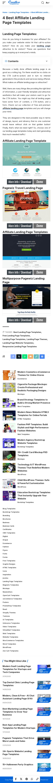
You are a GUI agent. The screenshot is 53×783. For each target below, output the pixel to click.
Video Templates (9, 627)
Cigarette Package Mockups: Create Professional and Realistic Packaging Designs (32, 387)
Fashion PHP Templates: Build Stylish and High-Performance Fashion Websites (32, 427)
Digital (5, 536)
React (5, 609)
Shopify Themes (9, 613)
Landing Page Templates (19, 12)
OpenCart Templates (11, 595)
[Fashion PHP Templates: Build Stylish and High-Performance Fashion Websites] (9, 428)
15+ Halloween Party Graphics (18, 764)
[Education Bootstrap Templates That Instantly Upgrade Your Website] (9, 496)
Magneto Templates (11, 585)
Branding (6, 515)
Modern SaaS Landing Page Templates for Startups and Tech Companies (17, 669)
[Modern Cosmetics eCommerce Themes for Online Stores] (9, 375)
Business (6, 522)
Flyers (5, 550)
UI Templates (8, 620)
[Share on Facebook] (15, 779)
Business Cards (8, 526)
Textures (6, 616)
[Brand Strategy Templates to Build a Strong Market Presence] (9, 403)
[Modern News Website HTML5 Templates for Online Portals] (9, 415)
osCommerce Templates (12, 599)
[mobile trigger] (5, 2)
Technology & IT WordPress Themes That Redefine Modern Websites (33, 467)
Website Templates (10, 637)
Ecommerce (22, 379)
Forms (5, 557)
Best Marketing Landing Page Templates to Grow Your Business (18, 711)
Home (5, 12)
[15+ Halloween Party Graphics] (44, 767)
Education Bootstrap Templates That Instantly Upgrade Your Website (33, 495)
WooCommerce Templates (13, 640)
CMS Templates (9, 533)
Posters (6, 602)
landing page (43, 46)
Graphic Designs (9, 564)
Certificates (7, 529)
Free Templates (9, 561)
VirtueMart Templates (11, 630)
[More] (47, 356)
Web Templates (23, 434)
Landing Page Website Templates (18, 343)
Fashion (6, 547)
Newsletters (7, 592)
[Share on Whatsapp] (32, 779)
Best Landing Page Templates (27, 332)
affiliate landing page (13, 108)
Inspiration (7, 575)
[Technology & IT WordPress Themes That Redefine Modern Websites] (9, 468)
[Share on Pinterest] (26, 779)
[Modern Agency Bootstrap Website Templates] (9, 443)
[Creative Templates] (14, 2)
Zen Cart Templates (10, 651)
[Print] (42, 356)
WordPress (21, 474)
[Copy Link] (37, 779)
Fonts (5, 554)
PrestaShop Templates (12, 606)
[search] (43, 3)
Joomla (5, 578)
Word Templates (23, 406)
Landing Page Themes (37, 339)
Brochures (7, 519)
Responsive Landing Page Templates (20, 346)
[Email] (30, 356)
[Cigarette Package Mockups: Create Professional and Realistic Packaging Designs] (9, 387)
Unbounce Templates (11, 623)
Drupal (5, 540)
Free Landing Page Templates (16, 336)
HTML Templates (24, 419)
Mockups (21, 394)
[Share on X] (21, 779)
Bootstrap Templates (25, 447)
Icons (5, 571)
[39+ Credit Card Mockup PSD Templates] (9, 455)
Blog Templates (9, 509)
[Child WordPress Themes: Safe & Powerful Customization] (9, 483)
